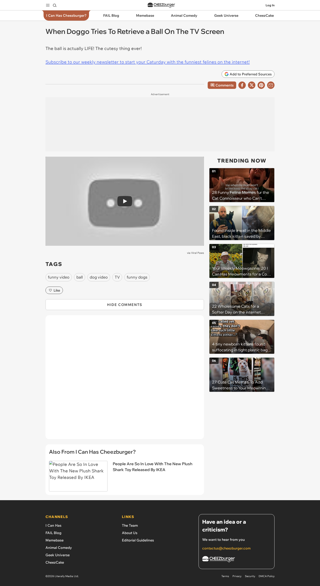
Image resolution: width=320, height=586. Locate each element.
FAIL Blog (53, 533)
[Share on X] (251, 85)
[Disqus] (124, 379)
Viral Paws (197, 252)
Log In (270, 5)
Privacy (236, 576)
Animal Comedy (58, 547)
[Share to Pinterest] (261, 85)
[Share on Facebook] (242, 85)
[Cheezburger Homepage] (161, 5)
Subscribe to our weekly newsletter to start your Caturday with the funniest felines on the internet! (147, 62)
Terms (225, 576)
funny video (58, 277)
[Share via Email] (271, 85)
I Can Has (53, 525)
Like (57, 290)
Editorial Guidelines (138, 540)
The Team (130, 525)
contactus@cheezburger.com (226, 548)
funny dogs (137, 277)
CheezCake (54, 562)
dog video (99, 277)
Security (250, 576)
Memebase (54, 540)
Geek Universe (57, 555)
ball (79, 277)
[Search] (54, 5)
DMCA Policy (267, 576)
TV (117, 277)
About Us (129, 533)
